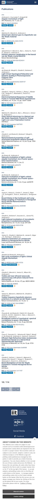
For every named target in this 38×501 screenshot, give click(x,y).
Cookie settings (18, 496)
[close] (34, 439)
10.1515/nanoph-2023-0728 (12, 225)
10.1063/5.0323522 (10, 23)
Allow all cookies (18, 491)
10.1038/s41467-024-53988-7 (13, 303)
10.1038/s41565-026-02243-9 (13, 60)
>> (18, 389)
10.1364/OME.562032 (10, 145)
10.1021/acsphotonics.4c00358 (14, 206)
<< (3, 389)
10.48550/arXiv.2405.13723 (12, 262)
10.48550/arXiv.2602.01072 (12, 41)
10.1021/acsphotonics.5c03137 (14, 82)
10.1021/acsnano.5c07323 (12, 124)
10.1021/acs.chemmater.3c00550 (14, 347)
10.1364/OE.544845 (10, 284)
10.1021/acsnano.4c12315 (12, 103)
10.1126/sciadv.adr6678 (11, 165)
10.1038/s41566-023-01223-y (13, 324)
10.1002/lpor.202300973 (11, 245)
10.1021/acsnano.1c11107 (12, 370)
